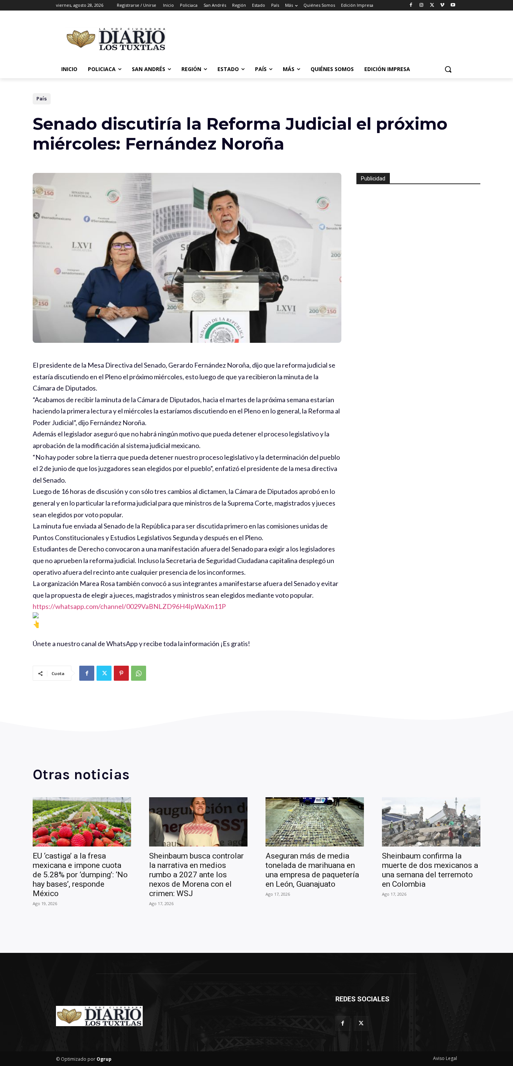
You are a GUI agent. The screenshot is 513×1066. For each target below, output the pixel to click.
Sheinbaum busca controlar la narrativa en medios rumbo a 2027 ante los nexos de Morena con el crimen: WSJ (196, 874)
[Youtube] (452, 5)
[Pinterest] (121, 673)
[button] (448, 69)
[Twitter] (432, 5)
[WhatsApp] (138, 673)
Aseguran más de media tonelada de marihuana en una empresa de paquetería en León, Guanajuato (312, 870)
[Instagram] (421, 5)
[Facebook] (411, 5)
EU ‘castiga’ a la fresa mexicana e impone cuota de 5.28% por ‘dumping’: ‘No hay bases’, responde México (80, 874)
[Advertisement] (313, 38)
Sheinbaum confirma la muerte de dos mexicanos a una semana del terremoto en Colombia (430, 870)
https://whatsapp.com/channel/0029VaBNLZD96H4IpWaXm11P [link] (129, 606)
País (41, 98)
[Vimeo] (442, 5)
